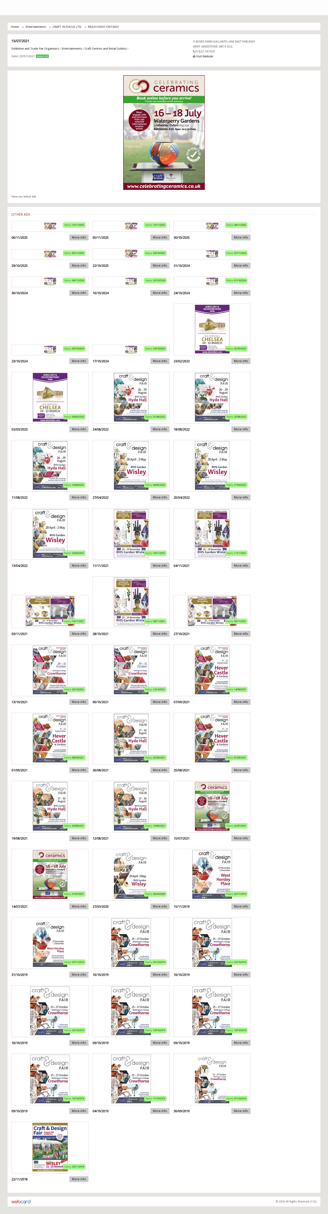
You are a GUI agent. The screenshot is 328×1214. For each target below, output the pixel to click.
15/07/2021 (20, 41)
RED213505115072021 (103, 26)
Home (15, 26)
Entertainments (36, 26)
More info (79, 237)
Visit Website (204, 56)
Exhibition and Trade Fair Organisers (35, 48)
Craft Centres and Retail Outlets (106, 48)
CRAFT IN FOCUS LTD (67, 26)
